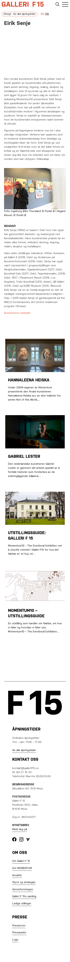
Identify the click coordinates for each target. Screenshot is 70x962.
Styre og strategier (24, 882)
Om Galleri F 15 (21, 861)
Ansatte (17, 875)
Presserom (18, 925)
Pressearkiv (19, 932)
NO (43, 14)
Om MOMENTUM (22, 868)
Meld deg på (19, 829)
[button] (65, 5)
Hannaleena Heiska (28, 380)
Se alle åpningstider (24, 750)
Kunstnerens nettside (17, 313)
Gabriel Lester (24, 457)
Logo (15, 939)
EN (47, 14)
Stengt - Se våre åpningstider (20, 14)
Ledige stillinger (21, 903)
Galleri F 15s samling (24, 896)
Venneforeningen (22, 889)
